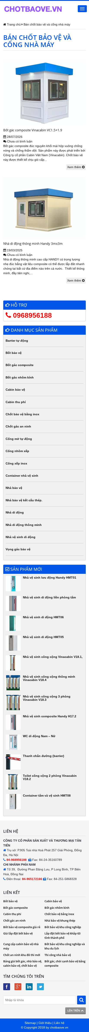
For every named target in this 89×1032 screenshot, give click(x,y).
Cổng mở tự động (19, 439)
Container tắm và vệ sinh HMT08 (47, 795)
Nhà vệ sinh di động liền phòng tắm (49, 597)
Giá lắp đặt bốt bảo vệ (18, 933)
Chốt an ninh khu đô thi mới (21, 955)
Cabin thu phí (16, 402)
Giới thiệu (45, 1023)
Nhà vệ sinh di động (20, 537)
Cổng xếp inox (16, 463)
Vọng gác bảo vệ (18, 549)
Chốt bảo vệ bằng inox (22, 414)
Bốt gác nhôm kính (20, 377)
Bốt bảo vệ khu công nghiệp (62, 927)
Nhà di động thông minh (24, 525)
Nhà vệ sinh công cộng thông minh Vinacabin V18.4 (49, 678)
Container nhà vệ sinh (22, 475)
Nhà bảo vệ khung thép (59, 920)
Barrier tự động (17, 340)
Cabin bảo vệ (15, 389)
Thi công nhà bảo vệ (57, 955)
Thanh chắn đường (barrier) (43, 756)
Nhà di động (15, 512)
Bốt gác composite (19, 365)
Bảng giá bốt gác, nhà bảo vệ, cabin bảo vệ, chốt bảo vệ (22, 963)
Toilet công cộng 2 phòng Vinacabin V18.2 (50, 777)
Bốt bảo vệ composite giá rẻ (21, 927)
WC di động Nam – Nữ (39, 736)
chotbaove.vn (59, 1027)
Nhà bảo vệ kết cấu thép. (24, 500)
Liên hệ (59, 1023)
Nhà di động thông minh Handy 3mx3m (33, 243)
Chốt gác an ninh (18, 426)
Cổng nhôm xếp (17, 451)
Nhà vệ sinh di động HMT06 (43, 617)
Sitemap (30, 1023)
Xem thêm (74, 167)
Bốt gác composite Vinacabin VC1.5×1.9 (32, 130)
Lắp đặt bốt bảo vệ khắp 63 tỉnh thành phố (62, 935)
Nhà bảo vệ (14, 488)
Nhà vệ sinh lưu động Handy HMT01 (49, 577)
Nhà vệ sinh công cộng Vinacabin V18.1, (53, 657)
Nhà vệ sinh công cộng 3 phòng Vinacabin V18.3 (46, 698)
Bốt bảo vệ (14, 353)
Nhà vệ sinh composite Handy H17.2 (49, 716)
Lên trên (74, 1010)
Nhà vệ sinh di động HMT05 (43, 637)
